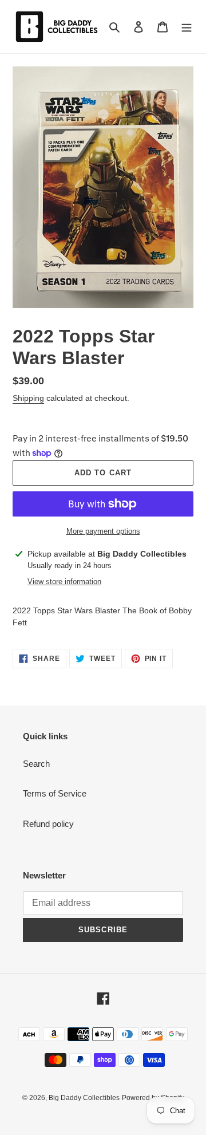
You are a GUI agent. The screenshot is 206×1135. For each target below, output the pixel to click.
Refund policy (48, 824)
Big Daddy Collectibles (84, 1098)
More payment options (103, 531)
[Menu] (187, 26)
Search (36, 764)
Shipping (28, 398)
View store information (64, 581)
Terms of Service (54, 793)
